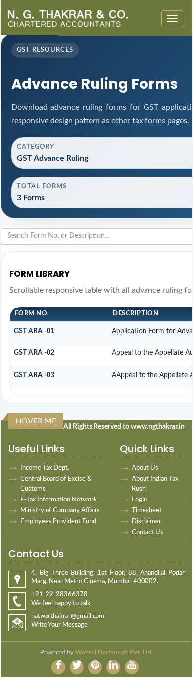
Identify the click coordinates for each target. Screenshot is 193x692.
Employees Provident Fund (58, 521)
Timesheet (147, 510)
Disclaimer (146, 521)
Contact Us (147, 532)
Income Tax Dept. (44, 468)
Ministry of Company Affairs (60, 510)
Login (139, 500)
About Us (145, 468)
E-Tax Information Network (58, 500)
